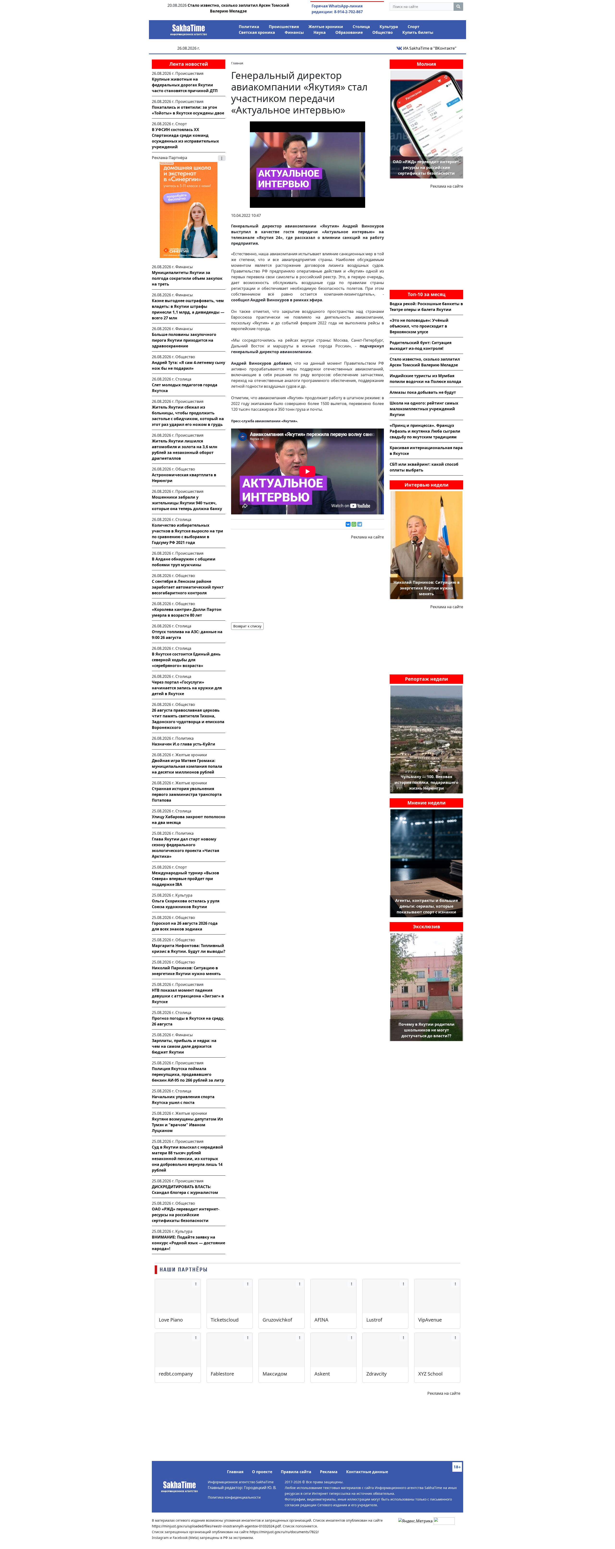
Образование (349, 32)
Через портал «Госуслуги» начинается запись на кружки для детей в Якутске (187, 687)
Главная (235, 1471)
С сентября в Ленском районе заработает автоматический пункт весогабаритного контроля (188, 587)
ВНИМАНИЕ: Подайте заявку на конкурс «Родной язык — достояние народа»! (188, 1242)
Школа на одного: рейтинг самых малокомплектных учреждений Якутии (424, 408)
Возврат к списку (247, 626)
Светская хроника (257, 32)
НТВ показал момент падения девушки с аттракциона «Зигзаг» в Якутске (188, 996)
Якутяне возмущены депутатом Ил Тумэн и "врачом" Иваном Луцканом (187, 1124)
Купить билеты (417, 32)
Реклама (329, 1471)
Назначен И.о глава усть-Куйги (183, 744)
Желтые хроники (325, 26)
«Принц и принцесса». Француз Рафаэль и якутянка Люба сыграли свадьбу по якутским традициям (425, 431)
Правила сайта (296, 1471)
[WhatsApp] (353, 524)
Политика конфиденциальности (234, 1497)
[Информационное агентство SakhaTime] (188, 28)
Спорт (413, 26)
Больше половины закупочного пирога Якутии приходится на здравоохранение (184, 340)
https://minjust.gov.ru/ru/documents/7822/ (284, 1532)
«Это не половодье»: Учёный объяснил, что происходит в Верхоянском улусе (419, 326)
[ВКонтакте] (348, 524)
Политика (249, 26)
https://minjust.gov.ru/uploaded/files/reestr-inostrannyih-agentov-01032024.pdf (216, 1526)
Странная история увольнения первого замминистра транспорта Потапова (187, 794)
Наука (320, 32)
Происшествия (284, 26)
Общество (382, 32)
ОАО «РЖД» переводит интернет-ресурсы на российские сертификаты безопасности (185, 1214)
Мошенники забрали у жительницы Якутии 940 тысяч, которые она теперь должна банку (187, 502)
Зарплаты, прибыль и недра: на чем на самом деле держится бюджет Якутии (184, 1046)
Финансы (294, 32)
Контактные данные (367, 1471)
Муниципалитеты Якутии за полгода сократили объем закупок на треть (187, 278)
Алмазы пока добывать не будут (423, 392)
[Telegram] (359, 524)
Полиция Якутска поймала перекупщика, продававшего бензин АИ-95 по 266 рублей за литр (188, 1074)
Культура (389, 26)
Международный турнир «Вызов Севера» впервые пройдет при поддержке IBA (185, 878)
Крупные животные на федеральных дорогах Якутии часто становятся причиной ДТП (185, 85)
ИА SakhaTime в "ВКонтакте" (429, 48)
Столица (361, 26)
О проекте (262, 1471)
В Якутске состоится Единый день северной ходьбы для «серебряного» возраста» (186, 659)
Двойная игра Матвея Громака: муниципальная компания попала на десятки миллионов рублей (187, 766)
